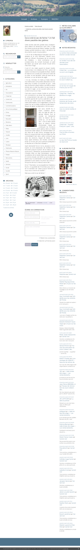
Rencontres (9, 158)
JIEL (61, 371)
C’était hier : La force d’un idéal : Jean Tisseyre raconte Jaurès (39, 29)
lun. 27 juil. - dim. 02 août (10, 193)
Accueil (24, 19)
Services (8, 164)
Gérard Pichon (64, 346)
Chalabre (40, 6)
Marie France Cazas (66, 437)
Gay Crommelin (65, 296)
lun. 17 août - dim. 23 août (10, 186)
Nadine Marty (64, 503)
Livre (7, 138)
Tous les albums (72, 184)
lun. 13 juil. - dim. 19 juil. (9, 197)
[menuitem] (24, 19)
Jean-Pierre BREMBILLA (68, 384)
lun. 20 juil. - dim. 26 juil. (9, 195)
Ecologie (8, 115)
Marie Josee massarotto (68, 335)
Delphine (63, 274)
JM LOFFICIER (64, 399)
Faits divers (9, 125)
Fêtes (7, 128)
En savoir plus (65, 548)
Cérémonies (9, 102)
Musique (8, 145)
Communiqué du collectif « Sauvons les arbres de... (68, 360)
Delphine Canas (65, 197)
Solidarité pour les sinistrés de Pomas (68, 298)
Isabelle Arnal (64, 470)
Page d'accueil (38, 26)
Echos (7, 112)
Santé (7, 161)
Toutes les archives (8, 207)
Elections (8, 122)
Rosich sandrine (65, 514)
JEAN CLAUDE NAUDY (67, 492)
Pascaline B (63, 448)
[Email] (11, 215)
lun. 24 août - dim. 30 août (10, 183)
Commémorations (11, 106)
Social (7, 168)
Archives (34, 19)
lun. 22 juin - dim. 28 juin (9, 205)
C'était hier (9, 96)
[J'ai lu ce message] (78, 548)
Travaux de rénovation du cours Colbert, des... (67, 347)
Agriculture (9, 83)
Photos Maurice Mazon (12, 151)
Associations (9, 93)
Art (6, 89)
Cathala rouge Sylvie (66, 459)
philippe (62, 411)
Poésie (8, 155)
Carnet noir (9, 99)
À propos (44, 19)
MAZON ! (55, 19)
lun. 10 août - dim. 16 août (10, 188)
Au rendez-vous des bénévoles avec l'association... (68, 62)
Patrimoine (9, 148)
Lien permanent (31, 202)
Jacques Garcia (65, 481)
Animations (9, 86)
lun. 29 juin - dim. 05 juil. (9, 202)
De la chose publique (11, 109)
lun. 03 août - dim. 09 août (10, 190)
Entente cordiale (29, 26)
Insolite (8, 135)
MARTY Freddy (64, 358)
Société (8, 171)
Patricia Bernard (65, 424)
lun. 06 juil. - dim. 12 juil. (9, 200)
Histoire (8, 132)
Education (8, 119)
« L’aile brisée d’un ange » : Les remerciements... (67, 373)
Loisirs (7, 142)
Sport (7, 174)
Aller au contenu (5, 1)
